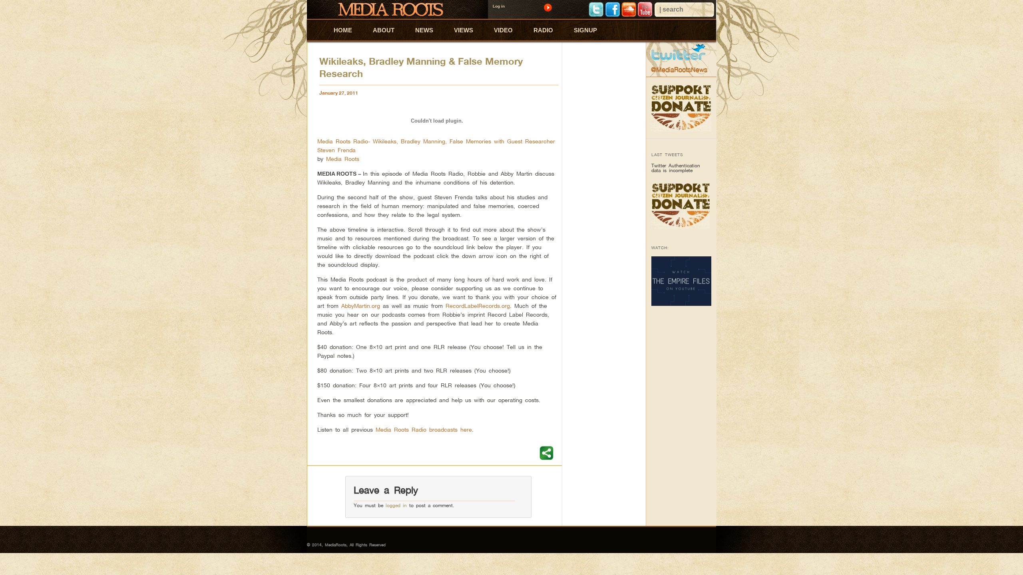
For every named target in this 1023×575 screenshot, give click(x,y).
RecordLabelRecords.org (478, 305)
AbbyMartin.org (360, 305)
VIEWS (463, 30)
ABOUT (383, 30)
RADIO (543, 30)
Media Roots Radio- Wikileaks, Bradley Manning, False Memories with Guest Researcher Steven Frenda (436, 145)
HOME (343, 30)
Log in (499, 6)
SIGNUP (585, 30)
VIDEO (503, 30)
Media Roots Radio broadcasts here (424, 429)
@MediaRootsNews (679, 69)
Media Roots (342, 158)
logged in (396, 505)
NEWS (424, 30)
